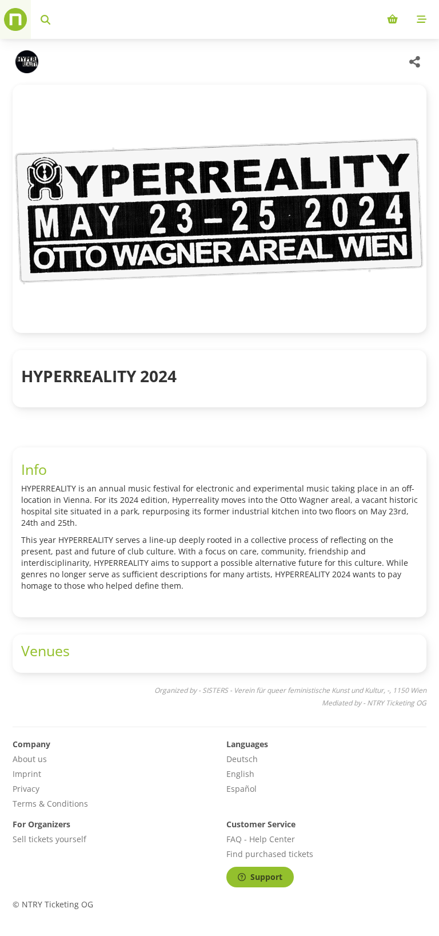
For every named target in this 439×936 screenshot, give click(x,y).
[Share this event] (415, 61)
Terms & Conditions (50, 803)
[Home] (15, 19)
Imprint (27, 773)
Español (241, 788)
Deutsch (242, 758)
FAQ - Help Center (260, 839)
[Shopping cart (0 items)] (392, 19)
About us (30, 758)
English (240, 773)
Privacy (26, 788)
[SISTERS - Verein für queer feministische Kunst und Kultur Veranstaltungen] (25, 61)
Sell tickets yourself (49, 839)
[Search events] (45, 19)
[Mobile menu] (421, 19)
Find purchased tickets (269, 853)
